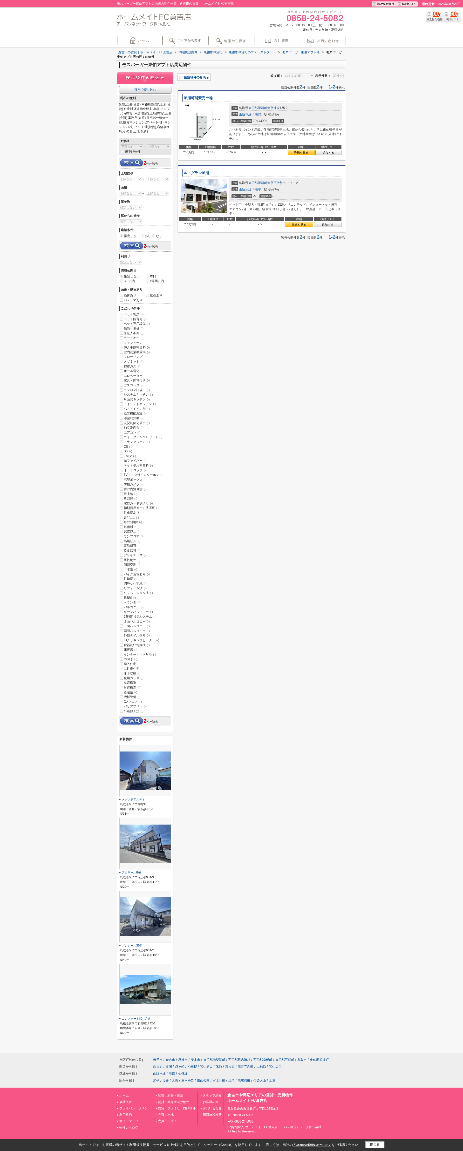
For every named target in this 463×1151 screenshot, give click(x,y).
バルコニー (133, 607)
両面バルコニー (137, 631)
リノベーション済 (138, 593)
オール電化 (133, 371)
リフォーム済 (135, 588)
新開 (169, 1066)
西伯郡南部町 (262, 1060)
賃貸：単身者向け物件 (173, 1102)
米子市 (158, 1060)
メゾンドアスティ (133, 799)
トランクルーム (137, 442)
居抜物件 (132, 560)
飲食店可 (132, 550)
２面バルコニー (137, 621)
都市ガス (132, 366)
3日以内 (129, 281)
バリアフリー (135, 706)
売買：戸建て (167, 1121)
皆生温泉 (275, 1066)
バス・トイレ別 (137, 409)
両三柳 (192, 1066)
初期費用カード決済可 (141, 508)
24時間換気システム (140, 616)
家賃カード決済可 (138, 503)
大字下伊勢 (275, 183)
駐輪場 (130, 579)
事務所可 (132, 546)
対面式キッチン (137, 399)
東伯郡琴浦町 (257, 108)
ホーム (124, 1095)
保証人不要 (133, 333)
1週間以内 (157, 281)
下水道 (130, 569)
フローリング (135, 357)
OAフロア (133, 702)
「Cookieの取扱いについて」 (312, 1145)
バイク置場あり (137, 574)
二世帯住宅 (133, 668)
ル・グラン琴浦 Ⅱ (200, 173)
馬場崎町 (244, 1080)
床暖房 (130, 649)
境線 (172, 1073)
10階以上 (132, 527)
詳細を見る (301, 152)
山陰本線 (245, 114)
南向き (130, 659)
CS (128, 446)
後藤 (166, 1080)
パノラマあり (133, 300)
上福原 (261, 1066)
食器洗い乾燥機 (137, 645)
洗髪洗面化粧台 (137, 423)
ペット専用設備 (137, 323)
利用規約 (125, 1115)
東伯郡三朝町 (284, 1060)
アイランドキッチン (140, 404)
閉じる (375, 1144)
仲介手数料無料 (137, 347)
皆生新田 (206, 1066)
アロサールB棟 (131, 872)
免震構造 (132, 682)
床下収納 (132, 673)
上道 (272, 1080)
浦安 (258, 114)
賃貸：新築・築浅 (170, 1095)
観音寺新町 (245, 1066)
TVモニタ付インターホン (143, 475)
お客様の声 (210, 1102)
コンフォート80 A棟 (136, 1018)
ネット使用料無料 (138, 465)
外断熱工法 (133, 711)
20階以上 (132, 531)
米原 (219, 1066)
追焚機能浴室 (135, 413)
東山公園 (203, 1080)
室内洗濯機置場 (137, 352)
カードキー (133, 338)
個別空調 (132, 564)
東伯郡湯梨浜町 (214, 1060)
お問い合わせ (212, 1108)
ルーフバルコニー (138, 612)
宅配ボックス (135, 479)
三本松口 (187, 1080)
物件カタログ (128, 1127)
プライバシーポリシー (135, 1108)
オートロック (135, 470)
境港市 (183, 1060)
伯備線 (183, 1073)
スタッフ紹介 (212, 1095)
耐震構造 (132, 687)
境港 (231, 1080)
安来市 (195, 1060)
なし (159, 236)
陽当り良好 (133, 328)
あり (148, 236)
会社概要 (125, 1102)
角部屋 (130, 498)
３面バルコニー (137, 626)
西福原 (158, 1066)
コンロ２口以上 (137, 390)
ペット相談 (133, 314)
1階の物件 (133, 522)
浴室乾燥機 (133, 418)
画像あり (130, 295)
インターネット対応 (140, 654)
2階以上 (131, 517)
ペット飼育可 (135, 319)
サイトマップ (128, 1121)
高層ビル (132, 541)
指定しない (132, 236)
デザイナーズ (135, 555)
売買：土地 (166, 1115)
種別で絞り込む (145, 89)
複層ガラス (133, 678)
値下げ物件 (133, 151)
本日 (153, 276)
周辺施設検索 (212, 1115)
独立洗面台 (133, 427)
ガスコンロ (133, 385)
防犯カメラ (133, 484)
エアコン (132, 432)
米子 (156, 1080)
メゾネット (133, 361)
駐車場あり (133, 513)
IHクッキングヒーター (141, 640)
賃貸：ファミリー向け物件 (177, 1108)
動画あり (156, 295)
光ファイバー (135, 460)
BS (128, 451)
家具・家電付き (137, 380)
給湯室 (130, 692)
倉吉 (175, 1080)
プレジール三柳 (132, 945)
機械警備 (132, 697)
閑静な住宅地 (135, 583)
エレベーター (135, 376)
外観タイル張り (137, 635)
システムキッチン (138, 394)
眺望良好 (132, 598)
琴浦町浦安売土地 (198, 98)
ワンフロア (133, 536)
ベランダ (132, 602)
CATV (130, 456)
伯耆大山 (259, 1080)
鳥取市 (302, 1060)
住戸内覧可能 (135, 489)
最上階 (130, 494)
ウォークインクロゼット (143, 437)
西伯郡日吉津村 (239, 1060)
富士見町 (219, 1080)
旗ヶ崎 (179, 1066)
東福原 (230, 1066)
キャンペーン (135, 343)
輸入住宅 (132, 664)
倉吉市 (170, 1060)
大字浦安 (273, 108)
